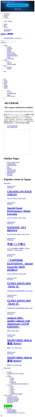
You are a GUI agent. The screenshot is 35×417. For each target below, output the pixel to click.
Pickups (9, 51)
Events (5, 24)
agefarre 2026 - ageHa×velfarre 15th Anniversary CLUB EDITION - (18, 322)
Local (8, 57)
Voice (5, 83)
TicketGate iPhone (12, 411)
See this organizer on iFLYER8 (17, 5)
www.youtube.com (12, 127)
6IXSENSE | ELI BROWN (16, 229)
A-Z (8, 61)
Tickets (9, 50)
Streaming (9, 48)
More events (7, 183)
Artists (5, 60)
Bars (5, 25)
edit (10, 29)
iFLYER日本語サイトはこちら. (13, 38)
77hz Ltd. (21, 373)
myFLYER (7, 29)
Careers (12, 392)
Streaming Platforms (12, 55)
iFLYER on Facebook (13, 398)
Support (12, 389)
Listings (9, 47)
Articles (6, 86)
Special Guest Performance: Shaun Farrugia (18, 211)
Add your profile (11, 64)
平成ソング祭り (16, 244)
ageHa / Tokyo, (13, 330)
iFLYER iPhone (11, 409)
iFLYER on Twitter (12, 396)
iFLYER (9, 372)
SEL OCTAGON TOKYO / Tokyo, (18, 234)
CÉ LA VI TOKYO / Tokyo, (16, 198)
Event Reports (10, 52)
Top (5, 71)
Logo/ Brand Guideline (16, 394)
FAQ (11, 388)
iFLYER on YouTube (12, 401)
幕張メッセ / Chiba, (14, 347)
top (1, 415)
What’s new (17, 9)
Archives (9, 67)
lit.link (8, 95)
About (5, 80)
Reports (9, 68)
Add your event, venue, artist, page (19, 383)
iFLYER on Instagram (13, 399)
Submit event (10, 58)
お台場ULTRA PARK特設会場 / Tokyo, (20, 291)
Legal (11, 391)
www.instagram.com (12, 125)
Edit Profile (13, 93)
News (5, 65)
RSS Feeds (10, 402)
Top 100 (9, 63)
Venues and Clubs (11, 54)
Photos (5, 27)
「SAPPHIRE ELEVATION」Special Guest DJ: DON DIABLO (20, 265)
